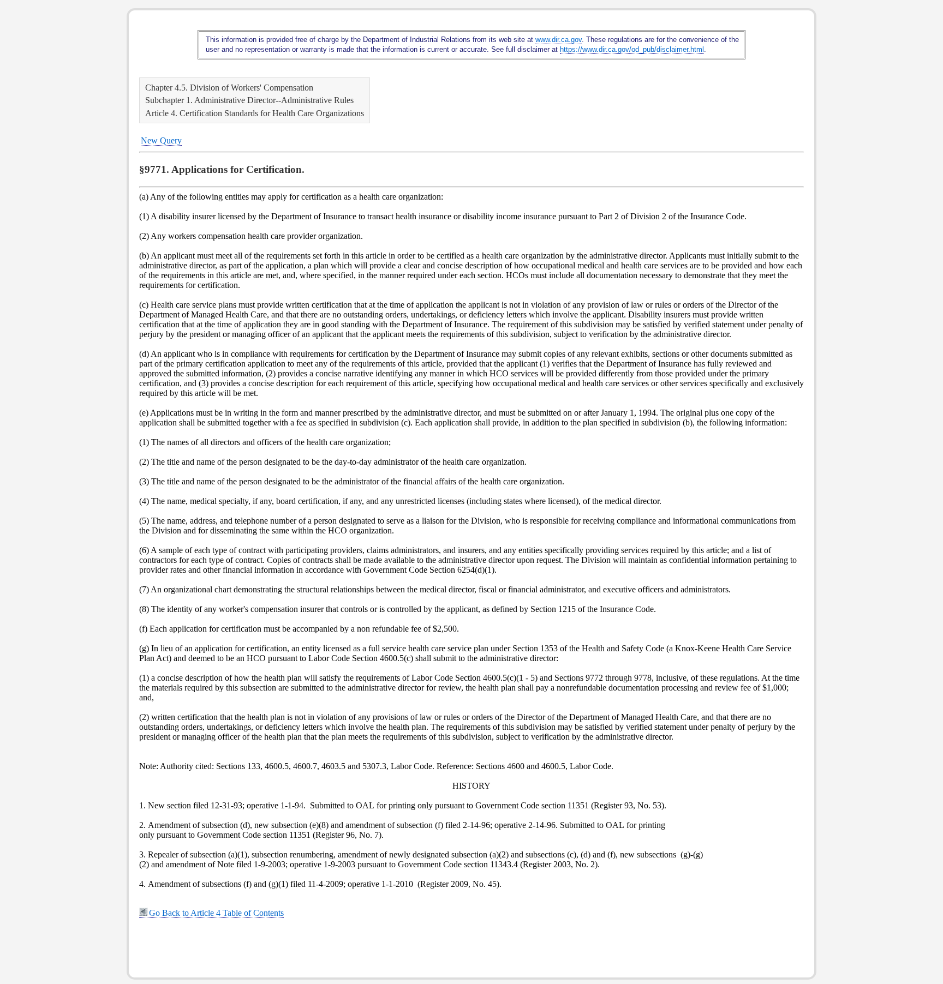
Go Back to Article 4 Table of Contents (216, 912)
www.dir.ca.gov (558, 39)
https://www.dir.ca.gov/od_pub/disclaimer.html (632, 49)
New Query (161, 140)
